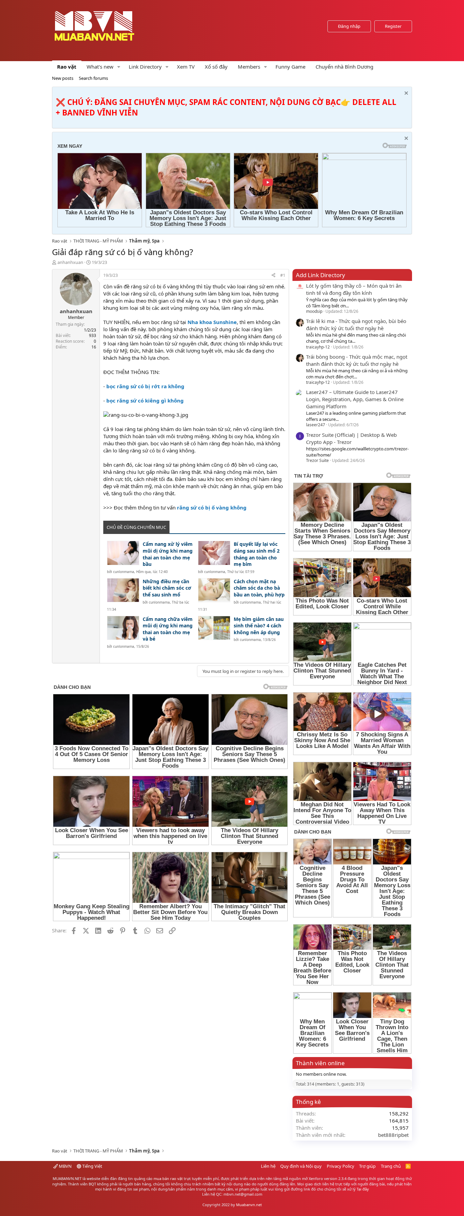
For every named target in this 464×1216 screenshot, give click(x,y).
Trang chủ (391, 1166)
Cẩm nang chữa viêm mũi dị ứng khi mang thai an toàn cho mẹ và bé (168, 629)
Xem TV (186, 66)
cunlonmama (123, 571)
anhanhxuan (70, 262)
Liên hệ (268, 1166)
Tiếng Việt (91, 1166)
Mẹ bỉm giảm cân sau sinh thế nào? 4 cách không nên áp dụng (259, 626)
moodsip (314, 311)
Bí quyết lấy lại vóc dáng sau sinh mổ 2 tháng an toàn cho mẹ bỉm (257, 554)
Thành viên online (320, 1063)
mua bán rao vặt (168, 1178)
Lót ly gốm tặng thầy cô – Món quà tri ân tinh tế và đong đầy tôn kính (353, 289)
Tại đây (363, 1189)
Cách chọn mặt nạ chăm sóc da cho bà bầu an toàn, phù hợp (259, 588)
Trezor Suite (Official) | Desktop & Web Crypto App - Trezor (351, 438)
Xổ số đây (216, 66)
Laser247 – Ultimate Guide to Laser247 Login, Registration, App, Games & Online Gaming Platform (355, 399)
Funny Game (290, 66)
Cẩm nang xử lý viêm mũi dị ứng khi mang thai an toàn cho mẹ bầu (168, 554)
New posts (62, 78)
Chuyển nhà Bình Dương (344, 66)
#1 (282, 275)
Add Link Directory (320, 275)
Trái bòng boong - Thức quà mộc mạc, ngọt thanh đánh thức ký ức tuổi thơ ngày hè (356, 360)
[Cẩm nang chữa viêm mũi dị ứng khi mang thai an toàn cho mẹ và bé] (123, 628)
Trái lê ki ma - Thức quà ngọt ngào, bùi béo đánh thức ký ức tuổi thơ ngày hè (356, 325)
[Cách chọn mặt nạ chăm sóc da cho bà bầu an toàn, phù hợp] (214, 590)
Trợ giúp (367, 1166)
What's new (100, 66)
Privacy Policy (340, 1166)
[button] (119, 66)
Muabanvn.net (249, 1204)
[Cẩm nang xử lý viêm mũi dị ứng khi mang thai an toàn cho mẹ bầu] (123, 553)
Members (249, 66)
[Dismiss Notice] (405, 93)
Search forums (93, 78)
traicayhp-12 (318, 347)
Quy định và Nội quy (301, 1166)
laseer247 (315, 425)
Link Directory (145, 66)
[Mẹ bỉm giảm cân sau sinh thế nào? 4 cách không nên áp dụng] (214, 628)
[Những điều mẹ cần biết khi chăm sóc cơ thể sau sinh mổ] (123, 590)
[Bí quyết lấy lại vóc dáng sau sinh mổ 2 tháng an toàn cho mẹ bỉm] (214, 553)
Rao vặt (66, 66)
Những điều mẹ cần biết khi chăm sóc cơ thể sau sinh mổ (167, 588)
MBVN (65, 1166)
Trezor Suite (317, 460)
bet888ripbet (393, 1134)
